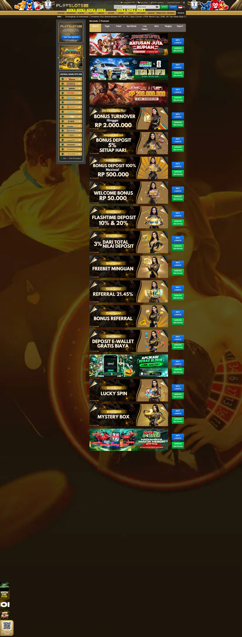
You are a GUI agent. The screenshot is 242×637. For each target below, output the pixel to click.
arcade (111, 13)
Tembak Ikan (161, 13)
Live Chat (144, 2)
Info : (59, 16)
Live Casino (141, 13)
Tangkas (151, 13)
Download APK (129, 2)
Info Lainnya (178, 41)
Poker (120, 13)
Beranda (61, 13)
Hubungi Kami (158, 2)
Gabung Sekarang (178, 49)
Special (95, 26)
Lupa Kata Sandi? (174, 2)
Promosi (181, 13)
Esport (180, 26)
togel (131, 13)
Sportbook (71, 13)
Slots (91, 13)
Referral (171, 13)
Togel (107, 26)
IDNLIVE (101, 13)
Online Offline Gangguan (71, 158)
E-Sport (81, 13)
